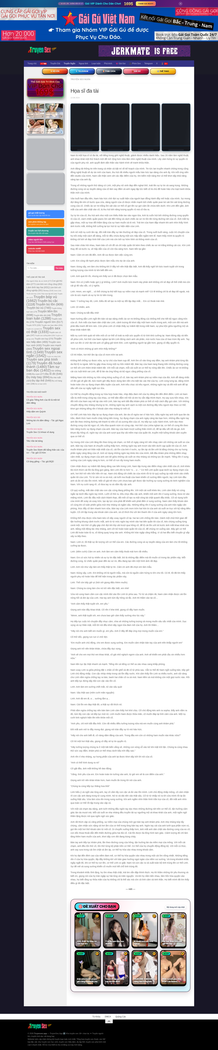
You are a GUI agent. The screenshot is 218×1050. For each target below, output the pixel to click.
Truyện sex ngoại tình (43, 350)
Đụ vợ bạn (41, 384)
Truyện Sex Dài (33, 417)
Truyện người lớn (49, 321)
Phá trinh (108, 63)
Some (57, 290)
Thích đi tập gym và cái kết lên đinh (114, 932)
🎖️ (164, 63)
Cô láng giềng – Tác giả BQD (40, 461)
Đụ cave (38, 374)
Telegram (148, 63)
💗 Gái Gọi (121, 63)
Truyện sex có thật (43, 330)
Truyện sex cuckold (34, 329)
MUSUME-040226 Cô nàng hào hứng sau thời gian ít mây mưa (144, 932)
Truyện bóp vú (41, 299)
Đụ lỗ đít (53, 373)
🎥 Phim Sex (135, 63)
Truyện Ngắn (69, 63)
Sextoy (48, 291)
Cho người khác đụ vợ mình (38, 281)
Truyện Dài (55, 63)
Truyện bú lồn (49, 304)
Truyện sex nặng (54, 356)
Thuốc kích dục (33, 294)
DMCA (108, 969)
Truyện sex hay (44, 339)
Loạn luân (96, 63)
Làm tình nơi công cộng (49, 284)
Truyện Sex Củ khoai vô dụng (40, 432)
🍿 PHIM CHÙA (109, 71)
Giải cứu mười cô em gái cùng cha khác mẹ (87, 932)
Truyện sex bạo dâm (52, 325)
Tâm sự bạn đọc (43, 368)
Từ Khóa (96, 969)
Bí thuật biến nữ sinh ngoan (143, 894)
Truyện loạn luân (44, 316)
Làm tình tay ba (37, 287)
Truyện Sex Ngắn (80, 79)
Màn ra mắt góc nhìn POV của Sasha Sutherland (172, 932)
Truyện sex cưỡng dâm (45, 335)
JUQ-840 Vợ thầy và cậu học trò (87, 894)
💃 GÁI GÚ (136, 71)
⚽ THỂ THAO (163, 71)
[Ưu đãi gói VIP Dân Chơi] (45, 88)
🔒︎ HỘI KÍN (55, 71)
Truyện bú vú (38, 307)
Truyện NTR (33, 325)
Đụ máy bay (38, 377)
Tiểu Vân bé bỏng (34, 441)
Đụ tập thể (41, 380)
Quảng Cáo (120, 969)
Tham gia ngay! (145, 4)
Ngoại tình (83, 63)
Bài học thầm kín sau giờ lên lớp (172, 894)
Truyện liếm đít (42, 315)
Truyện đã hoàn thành (44, 365)
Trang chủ (32, 63)
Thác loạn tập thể (49, 294)
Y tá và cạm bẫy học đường (114, 894)
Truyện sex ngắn (44, 354)
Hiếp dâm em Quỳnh (36, 411)
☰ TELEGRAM (82, 71)
